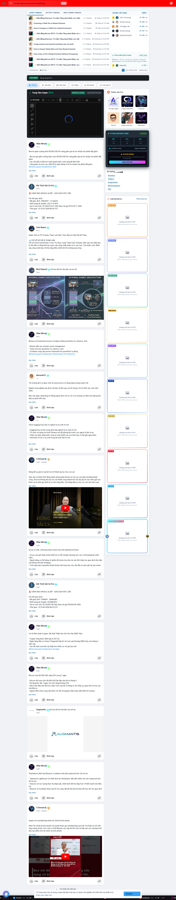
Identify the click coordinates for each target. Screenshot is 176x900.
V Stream (40, 459)
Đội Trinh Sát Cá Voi (45, 186)
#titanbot (111, 176)
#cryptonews (47, 167)
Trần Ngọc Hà (124, 26)
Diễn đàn (44, 70)
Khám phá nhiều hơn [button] (44, 895)
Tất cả (33, 85)
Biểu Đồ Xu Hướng (78, 93)
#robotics (71, 354)
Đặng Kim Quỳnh (126, 35)
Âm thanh (90, 85)
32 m (38, 189)
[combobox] (38, 3)
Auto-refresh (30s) (131, 70)
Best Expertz (41, 269)
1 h (37, 378)
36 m (38, 230)
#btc (54, 167)
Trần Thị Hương (125, 17)
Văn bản (47, 85)
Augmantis (41, 710)
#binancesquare (35, 167)
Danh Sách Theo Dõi (94, 93)
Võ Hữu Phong (125, 22)
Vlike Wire (40, 144)
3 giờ (38, 811)
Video (76, 85)
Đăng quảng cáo (142, 199)
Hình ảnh (62, 85)
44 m (38, 337)
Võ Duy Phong (125, 31)
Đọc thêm (32, 171)
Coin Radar (41, 227)
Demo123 (123, 65)
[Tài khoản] (171, 3)
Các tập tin (106, 85)
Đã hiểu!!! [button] (129, 894)
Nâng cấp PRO (127, 162)
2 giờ (38, 462)
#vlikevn (111, 179)
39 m (38, 272)
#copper (56, 649)
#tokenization (58, 354)
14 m (38, 147)
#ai (65, 354)
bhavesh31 (41, 375)
